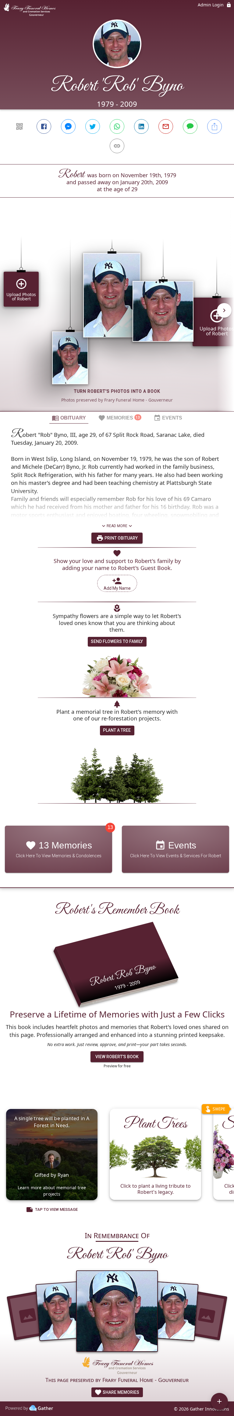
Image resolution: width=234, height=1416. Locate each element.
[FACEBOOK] (44, 126)
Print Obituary (121, 538)
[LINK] (117, 146)
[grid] (117, 314)
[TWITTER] (92, 126)
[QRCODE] (19, 126)
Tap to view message (56, 1209)
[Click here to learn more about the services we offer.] (117, 1366)
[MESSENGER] (68, 126)
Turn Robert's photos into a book (117, 391)
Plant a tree (117, 730)
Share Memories (120, 1392)
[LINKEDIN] (141, 126)
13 (110, 827)
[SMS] (190, 126)
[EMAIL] (165, 126)
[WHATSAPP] (117, 126)
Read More (117, 526)
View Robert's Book (117, 1056)
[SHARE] (214, 126)
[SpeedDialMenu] (219, 1401)
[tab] (68, 418)
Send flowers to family (117, 641)
